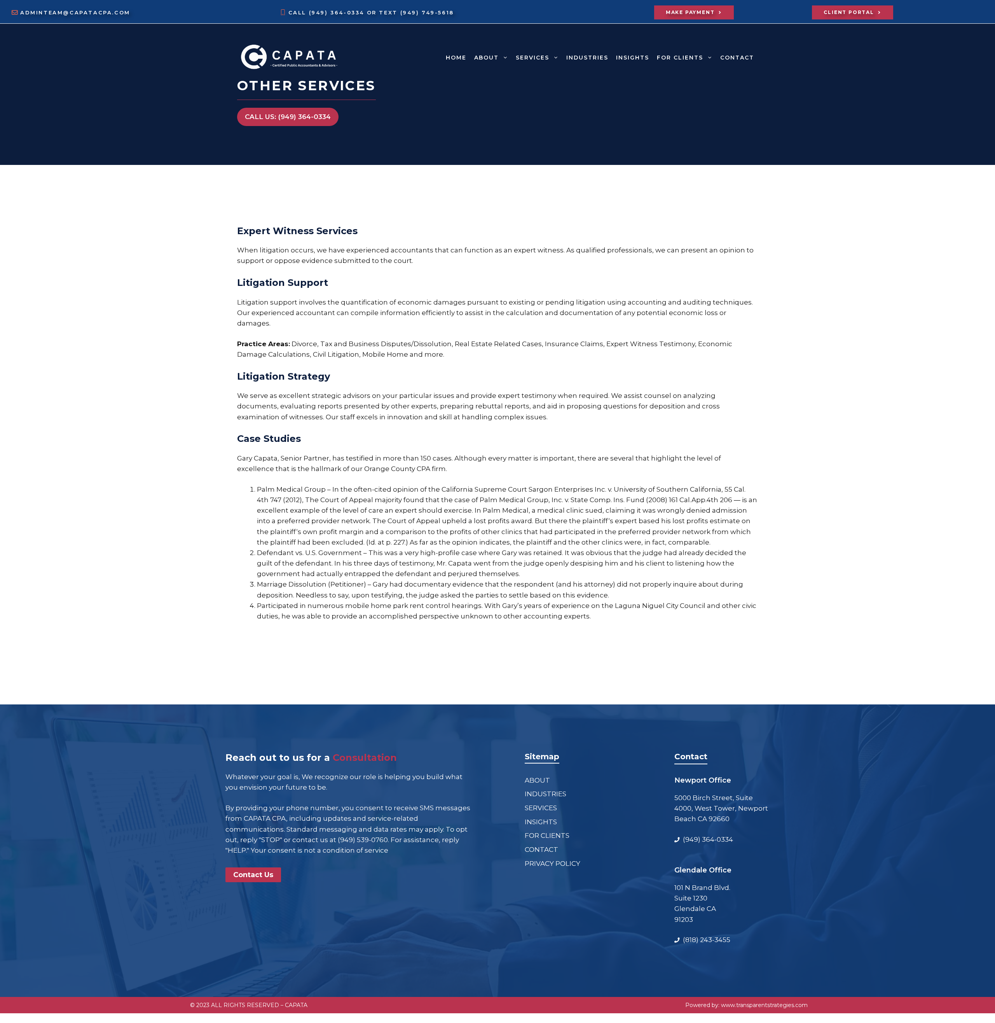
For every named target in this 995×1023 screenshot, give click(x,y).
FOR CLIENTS (680, 57)
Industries (587, 57)
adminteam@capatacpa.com (75, 12)
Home (456, 57)
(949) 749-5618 (427, 12)
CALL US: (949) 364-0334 (288, 117)
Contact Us (253, 875)
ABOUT (486, 57)
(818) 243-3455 (706, 940)
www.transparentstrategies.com (764, 1005)
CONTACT (737, 57)
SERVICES (532, 57)
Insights (632, 57)
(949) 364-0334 (338, 12)
